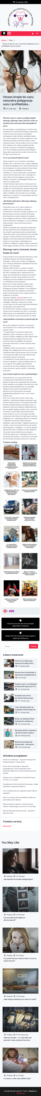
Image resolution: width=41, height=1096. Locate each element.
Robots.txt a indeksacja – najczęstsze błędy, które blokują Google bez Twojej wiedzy (19, 761)
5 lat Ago (21, 955)
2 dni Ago (23, 677)
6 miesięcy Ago (23, 1035)
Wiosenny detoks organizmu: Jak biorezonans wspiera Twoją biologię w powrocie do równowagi (19, 805)
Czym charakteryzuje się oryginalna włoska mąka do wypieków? (25, 709)
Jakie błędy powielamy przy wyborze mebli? (20, 999)
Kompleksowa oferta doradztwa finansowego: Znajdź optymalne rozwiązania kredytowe (20, 785)
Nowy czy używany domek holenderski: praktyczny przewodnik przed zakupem (25, 721)
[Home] (4, 33)
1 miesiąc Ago (24, 689)
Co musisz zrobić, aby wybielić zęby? (17, 1078)
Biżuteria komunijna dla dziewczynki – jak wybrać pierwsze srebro (24, 744)
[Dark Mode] (33, 34)
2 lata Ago (12, 109)
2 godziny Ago (24, 666)
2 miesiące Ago (25, 724)
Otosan (19, 298)
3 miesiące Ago (25, 735)
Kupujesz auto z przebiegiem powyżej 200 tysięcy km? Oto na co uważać (26, 686)
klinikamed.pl (7, 826)
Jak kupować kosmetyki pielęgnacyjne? (18, 879)
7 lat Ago (21, 1075)
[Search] (37, 34)
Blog (11, 611)
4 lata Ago (21, 876)
